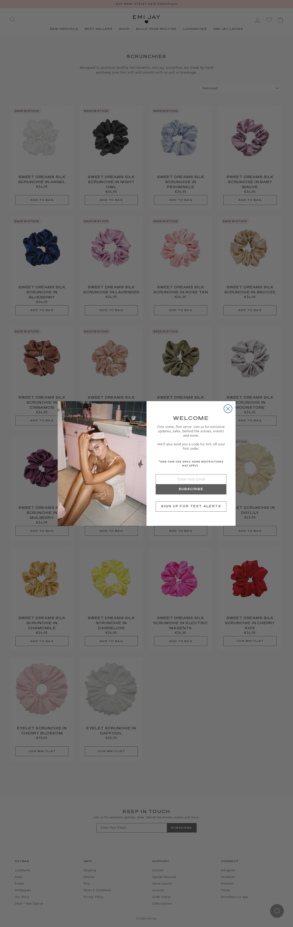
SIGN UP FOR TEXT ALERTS (191, 506)
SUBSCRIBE (191, 489)
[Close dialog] (228, 409)
